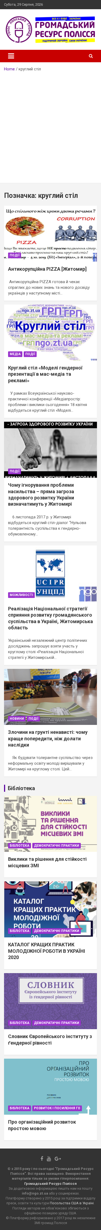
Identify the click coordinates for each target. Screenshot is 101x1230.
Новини (17, 719)
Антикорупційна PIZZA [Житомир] (47, 269)
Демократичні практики (56, 846)
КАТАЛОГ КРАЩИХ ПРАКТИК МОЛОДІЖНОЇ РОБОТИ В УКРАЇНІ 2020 (46, 951)
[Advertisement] (50, 125)
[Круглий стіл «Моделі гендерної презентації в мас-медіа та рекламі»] (50, 332)
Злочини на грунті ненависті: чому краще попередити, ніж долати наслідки (48, 738)
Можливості (21, 595)
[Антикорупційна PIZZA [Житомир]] (50, 233)
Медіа (15, 354)
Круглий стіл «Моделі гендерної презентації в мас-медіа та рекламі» (45, 374)
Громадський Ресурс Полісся (50, 1184)
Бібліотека (19, 846)
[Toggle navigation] (11, 56)
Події (14, 255)
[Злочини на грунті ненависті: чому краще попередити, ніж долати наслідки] (50, 697)
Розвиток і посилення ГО (57, 1108)
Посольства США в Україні (72, 1203)
